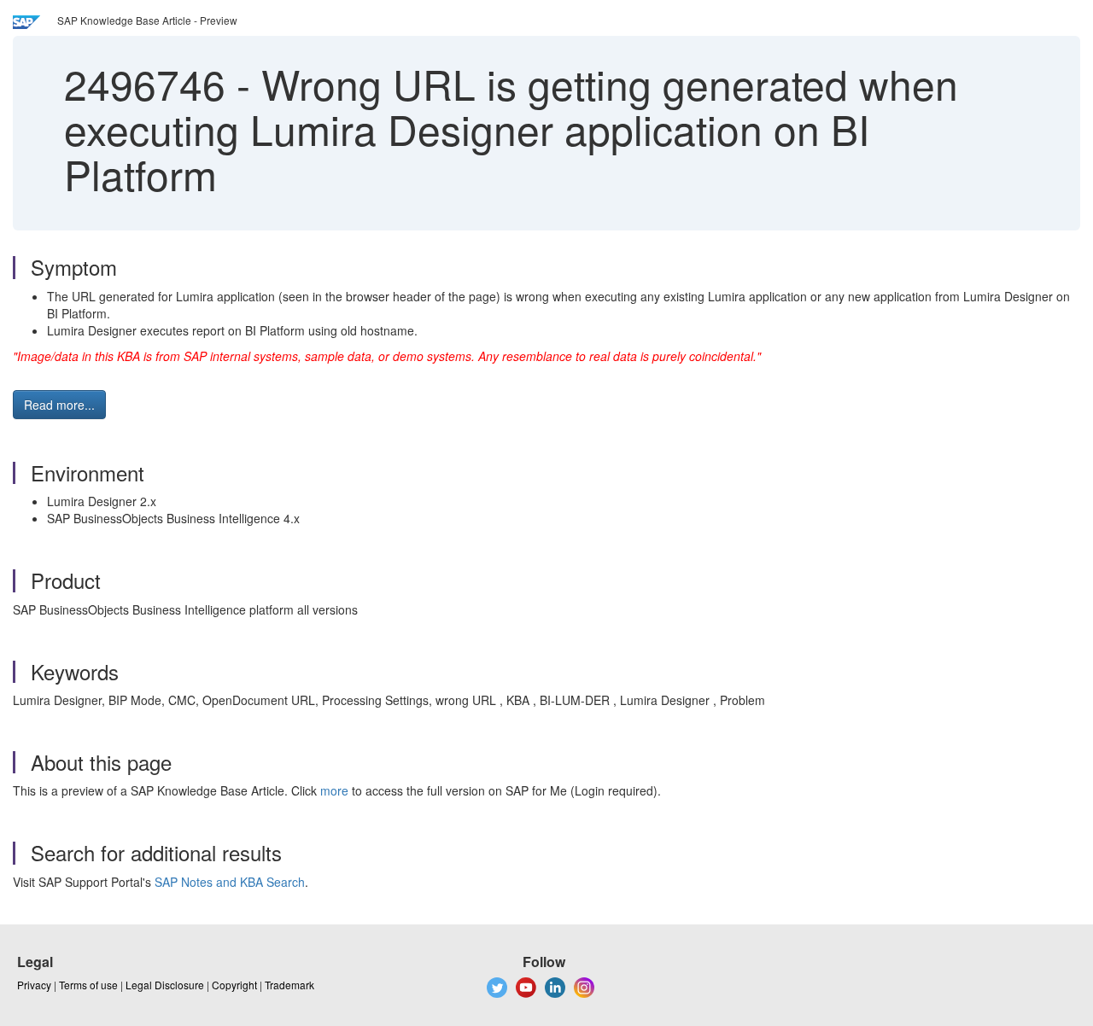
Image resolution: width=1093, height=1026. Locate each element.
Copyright (234, 984)
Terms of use (88, 984)
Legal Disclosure (165, 984)
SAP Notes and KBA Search (230, 881)
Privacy (34, 984)
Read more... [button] (59, 404)
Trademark (289, 984)
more (334, 790)
